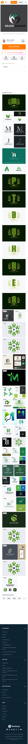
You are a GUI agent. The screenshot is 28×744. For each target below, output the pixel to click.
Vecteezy (4, 692)
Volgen (23, 41)
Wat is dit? (12, 63)
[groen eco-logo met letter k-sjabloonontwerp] (8, 437)
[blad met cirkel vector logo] (9, 506)
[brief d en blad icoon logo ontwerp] (19, 425)
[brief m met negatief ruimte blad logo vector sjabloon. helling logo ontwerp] (13, 451)
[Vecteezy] (2, 2)
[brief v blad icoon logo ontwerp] (8, 413)
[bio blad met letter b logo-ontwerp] (10, 642)
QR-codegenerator (6, 712)
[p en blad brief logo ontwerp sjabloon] (9, 538)
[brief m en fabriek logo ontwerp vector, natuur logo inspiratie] (20, 487)
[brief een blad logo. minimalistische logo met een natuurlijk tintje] (6, 169)
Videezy (4, 694)
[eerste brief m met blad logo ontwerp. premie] (13, 129)
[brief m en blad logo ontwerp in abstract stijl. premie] (13, 117)
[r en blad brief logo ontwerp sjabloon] (13, 548)
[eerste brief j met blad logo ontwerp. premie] (13, 142)
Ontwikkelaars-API (6, 702)
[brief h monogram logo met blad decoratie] (13, 260)
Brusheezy (4, 689)
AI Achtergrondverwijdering (9, 709)
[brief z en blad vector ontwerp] (9, 487)
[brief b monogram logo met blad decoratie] (13, 226)
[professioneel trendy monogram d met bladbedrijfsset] (13, 383)
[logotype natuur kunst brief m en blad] (8, 325)
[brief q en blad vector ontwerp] (13, 593)
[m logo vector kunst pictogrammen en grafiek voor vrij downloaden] (18, 475)
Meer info (6, 66)
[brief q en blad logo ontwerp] (21, 497)
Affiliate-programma (7, 725)
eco (19, 656)
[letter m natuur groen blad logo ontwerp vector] (8, 337)
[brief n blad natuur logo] (13, 156)
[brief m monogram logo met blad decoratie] (13, 102)
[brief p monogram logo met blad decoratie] (13, 192)
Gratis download (14, 46)
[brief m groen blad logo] (13, 562)
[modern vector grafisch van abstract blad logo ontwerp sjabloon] (8, 516)
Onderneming (5, 697)
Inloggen (21, 2)
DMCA (3, 723)
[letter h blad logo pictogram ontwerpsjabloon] (8, 425)
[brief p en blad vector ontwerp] (13, 351)
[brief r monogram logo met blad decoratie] (13, 277)
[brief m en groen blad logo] (9, 178)
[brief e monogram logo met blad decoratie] (13, 294)
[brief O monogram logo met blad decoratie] (13, 243)
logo (9, 656)
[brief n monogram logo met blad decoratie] (13, 311)
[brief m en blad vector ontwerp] (13, 367)
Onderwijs (4, 700)
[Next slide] (22, 656)
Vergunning (5, 720)
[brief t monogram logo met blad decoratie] (13, 209)
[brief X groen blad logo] (9, 497)
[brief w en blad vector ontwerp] (13, 626)
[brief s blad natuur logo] (13, 577)
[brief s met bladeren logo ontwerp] (13, 609)
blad (14, 656)
